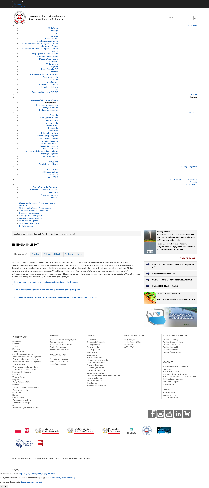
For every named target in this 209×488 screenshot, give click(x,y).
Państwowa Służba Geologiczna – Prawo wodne (27, 362)
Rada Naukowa (51, 38)
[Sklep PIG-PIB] (187, 414)
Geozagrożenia (51, 125)
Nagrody (54, 66)
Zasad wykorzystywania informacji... (60, 477)
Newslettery (168, 384)
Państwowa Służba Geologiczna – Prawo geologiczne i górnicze (40, 44)
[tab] (20, 254)
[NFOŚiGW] (132, 429)
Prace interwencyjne (49, 146)
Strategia (54, 30)
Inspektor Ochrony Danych (175, 374)
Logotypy (16, 392)
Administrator (169, 392)
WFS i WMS (53, 177)
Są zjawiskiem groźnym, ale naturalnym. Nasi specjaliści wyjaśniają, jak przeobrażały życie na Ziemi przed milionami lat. (176, 235)
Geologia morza (51, 120)
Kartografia (53, 128)
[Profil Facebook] (152, 414)
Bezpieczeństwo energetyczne (44, 100)
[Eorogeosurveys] (164, 429)
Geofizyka (53, 115)
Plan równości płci (171, 381)
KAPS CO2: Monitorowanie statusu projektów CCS (173, 265)
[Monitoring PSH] (170, 316)
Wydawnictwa (52, 64)
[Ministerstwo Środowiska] (47, 430)
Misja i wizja (53, 28)
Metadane (53, 174)
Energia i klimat (51, 102)
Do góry (15, 469)
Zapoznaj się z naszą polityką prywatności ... (38, 473)
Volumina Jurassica (58, 364)
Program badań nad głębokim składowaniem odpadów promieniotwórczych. (176, 247)
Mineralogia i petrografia (47, 135)
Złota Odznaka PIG (49, 69)
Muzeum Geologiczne (48, 59)
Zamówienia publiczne (48, 84)
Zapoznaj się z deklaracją (31, 482)
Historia (54, 71)
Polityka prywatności (172, 371)
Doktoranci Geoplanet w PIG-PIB (43, 189)
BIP (56, 89)
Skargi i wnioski (169, 395)
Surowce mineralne (49, 148)
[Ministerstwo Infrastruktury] (111, 430)
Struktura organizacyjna (47, 41)
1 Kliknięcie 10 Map (49, 172)
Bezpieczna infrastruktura (47, 105)
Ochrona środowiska (49, 138)
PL (17, 1)
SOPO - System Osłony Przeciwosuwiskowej (172, 279)
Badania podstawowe (48, 110)
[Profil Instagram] (160, 414)
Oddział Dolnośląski (171, 339)
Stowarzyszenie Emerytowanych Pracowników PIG (44, 75)
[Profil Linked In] (178, 414)
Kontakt (54, 197)
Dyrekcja (54, 36)
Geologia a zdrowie (50, 107)
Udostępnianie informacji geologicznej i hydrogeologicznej (41, 152)
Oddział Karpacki (170, 347)
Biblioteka (53, 61)
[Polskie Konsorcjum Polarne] (24, 442)
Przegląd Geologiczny (59, 359)
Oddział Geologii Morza (173, 342)
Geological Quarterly (59, 361)
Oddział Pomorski (170, 349)
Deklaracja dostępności (173, 379)
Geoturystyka (52, 123)
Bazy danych (52, 169)
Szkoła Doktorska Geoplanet (45, 187)
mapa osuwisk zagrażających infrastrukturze (176, 296)
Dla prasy (54, 79)
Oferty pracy (52, 82)
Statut (55, 33)
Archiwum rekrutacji (49, 195)
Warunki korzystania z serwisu (176, 366)
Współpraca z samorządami (46, 56)
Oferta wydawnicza (49, 143)
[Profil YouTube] (169, 414)
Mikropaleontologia (49, 133)
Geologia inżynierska (49, 117)
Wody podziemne (50, 156)
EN (22, 1)
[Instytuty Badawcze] (147, 430)
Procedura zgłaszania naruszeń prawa (179, 376)
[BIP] (40, 441)
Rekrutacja (53, 192)
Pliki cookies (168, 369)
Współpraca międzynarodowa (45, 53)
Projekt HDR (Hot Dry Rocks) (165, 286)
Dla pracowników (170, 397)
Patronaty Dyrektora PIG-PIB (45, 92)
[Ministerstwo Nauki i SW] (81, 430)
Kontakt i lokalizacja (49, 87)
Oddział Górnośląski (171, 344)
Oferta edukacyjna (50, 141)
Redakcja (167, 389)
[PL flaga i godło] (22, 427)
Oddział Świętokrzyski (172, 352)
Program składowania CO (164, 273)
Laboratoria (53, 130)
